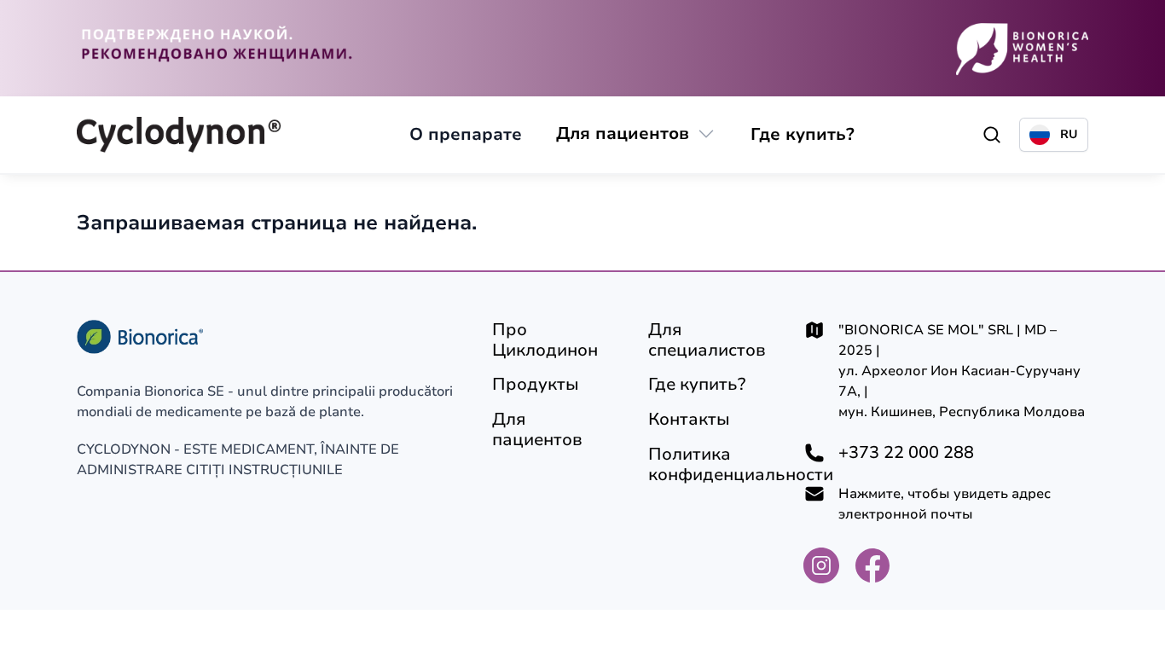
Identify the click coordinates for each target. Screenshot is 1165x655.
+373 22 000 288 (906, 453)
